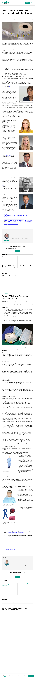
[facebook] (14, 19)
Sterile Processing (5, 293)
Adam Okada (4, 301)
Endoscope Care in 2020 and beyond (11, 224)
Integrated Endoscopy (6, 189)
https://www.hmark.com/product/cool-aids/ (9, 549)
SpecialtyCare (8, 155)
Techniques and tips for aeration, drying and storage (13, 216)
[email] (20, 19)
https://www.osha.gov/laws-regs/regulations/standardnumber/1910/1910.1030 (17, 532)
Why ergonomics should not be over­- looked (12, 217)
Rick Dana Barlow (14, 234)
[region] (17, 676)
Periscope (22, 54)
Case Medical (11, 86)
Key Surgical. (10, 127)
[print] (32, 19)
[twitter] (17, 19)
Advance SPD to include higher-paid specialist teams (14, 219)
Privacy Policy (4, 676)
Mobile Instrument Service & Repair (15, 79)
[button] (2, 2)
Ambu (3, 185)
